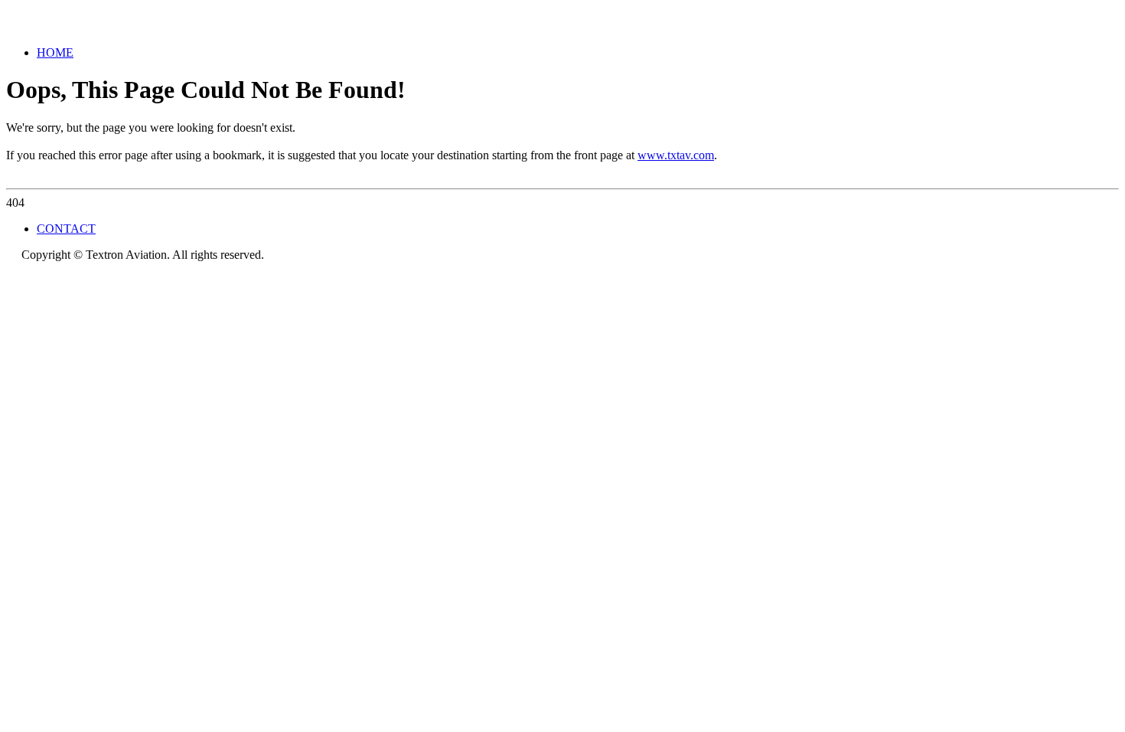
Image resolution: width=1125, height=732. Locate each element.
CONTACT (66, 228)
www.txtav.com (676, 155)
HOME (55, 52)
